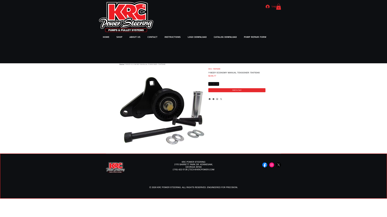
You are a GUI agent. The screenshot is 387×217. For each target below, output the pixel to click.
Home (121, 64)
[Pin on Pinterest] (213, 99)
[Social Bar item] (264, 164)
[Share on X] (221, 99)
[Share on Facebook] (209, 99)
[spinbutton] (213, 84)
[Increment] (217, 84)
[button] (278, 7)
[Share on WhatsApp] (217, 99)
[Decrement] (210, 84)
